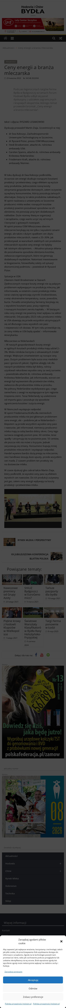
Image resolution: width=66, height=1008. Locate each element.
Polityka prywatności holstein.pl (18, 1003)
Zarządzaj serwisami (13, 971)
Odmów (33, 988)
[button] (61, 941)
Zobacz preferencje (33, 996)
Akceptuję (33, 980)
